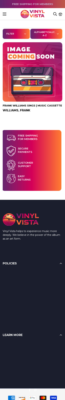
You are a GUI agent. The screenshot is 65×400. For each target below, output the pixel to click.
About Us (8, 358)
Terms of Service (13, 279)
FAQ (5, 344)
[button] (60, 14)
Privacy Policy (11, 308)
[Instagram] (35, 389)
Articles (7, 351)
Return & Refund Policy (17, 272)
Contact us (9, 365)
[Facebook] (29, 389)
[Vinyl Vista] (33, 14)
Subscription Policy (15, 301)
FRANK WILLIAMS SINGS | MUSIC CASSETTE (32, 105)
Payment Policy (13, 294)
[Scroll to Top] (58, 380)
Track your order (13, 373)
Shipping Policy (12, 287)
